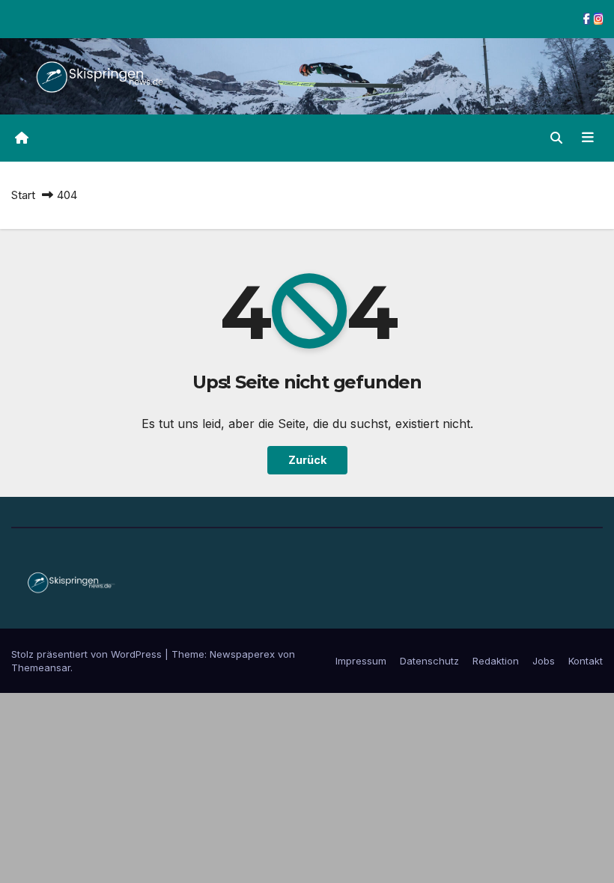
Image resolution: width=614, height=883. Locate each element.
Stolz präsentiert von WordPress (88, 654)
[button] (556, 137)
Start (23, 195)
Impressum (360, 661)
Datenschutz (429, 661)
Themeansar (40, 667)
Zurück (307, 459)
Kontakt (585, 661)
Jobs (543, 661)
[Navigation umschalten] (588, 137)
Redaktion (495, 661)
